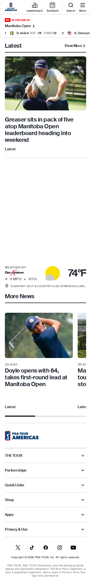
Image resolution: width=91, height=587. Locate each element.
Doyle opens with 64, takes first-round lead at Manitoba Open (36, 377)
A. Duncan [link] (82, 33)
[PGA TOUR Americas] (22, 436)
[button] (45, 270)
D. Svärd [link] (23, 33)
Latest (10, 149)
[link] (11, 7)
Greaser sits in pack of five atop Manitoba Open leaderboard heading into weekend (39, 130)
